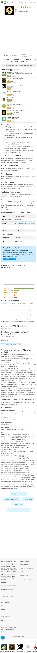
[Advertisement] (18, 34)
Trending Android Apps (25, 572)
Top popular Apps (24, 575)
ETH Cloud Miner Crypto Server (15, 104)
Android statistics (24, 564)
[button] (18, 340)
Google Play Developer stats (27, 568)
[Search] (34, 2)
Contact (3, 605)
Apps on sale (18, 504)
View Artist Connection (7, 589)
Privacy (3, 609)
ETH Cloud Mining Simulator (14, 91)
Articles (3, 620)
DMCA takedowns (5, 616)
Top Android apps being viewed (8, 585)
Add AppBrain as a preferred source (12, 344)
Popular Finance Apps (11, 499)
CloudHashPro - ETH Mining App (15, 85)
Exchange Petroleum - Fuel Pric (9, 593)
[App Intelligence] (3, 638)
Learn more (14, 256)
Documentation (5, 613)
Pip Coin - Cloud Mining (13, 117)
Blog (2, 624)
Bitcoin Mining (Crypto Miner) (14, 72)
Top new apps (28, 499)
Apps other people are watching (18, 510)
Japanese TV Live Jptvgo (7, 596)
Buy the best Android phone (26, 579)
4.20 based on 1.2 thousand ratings (24, 223)
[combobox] (26, 2)
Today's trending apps (18, 494)
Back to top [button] (33, 638)
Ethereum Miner (11, 98)
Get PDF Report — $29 (9, 259)
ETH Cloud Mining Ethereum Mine (15, 110)
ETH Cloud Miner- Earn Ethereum (15, 78)
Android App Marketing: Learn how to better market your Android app (8, 630)
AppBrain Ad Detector (14, 486)
